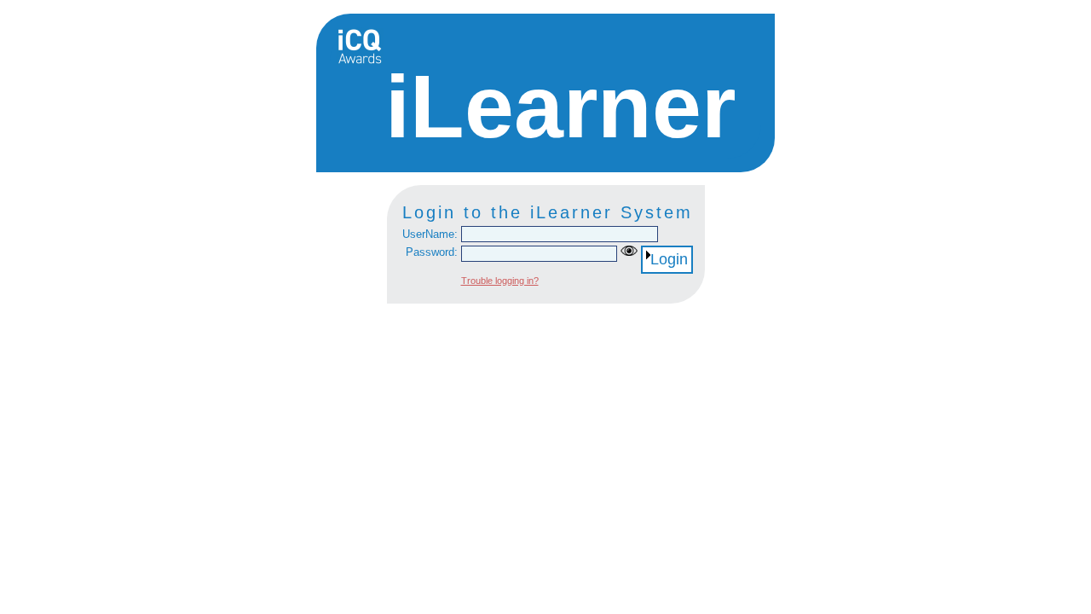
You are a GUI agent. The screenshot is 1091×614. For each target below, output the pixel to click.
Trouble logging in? (500, 280)
